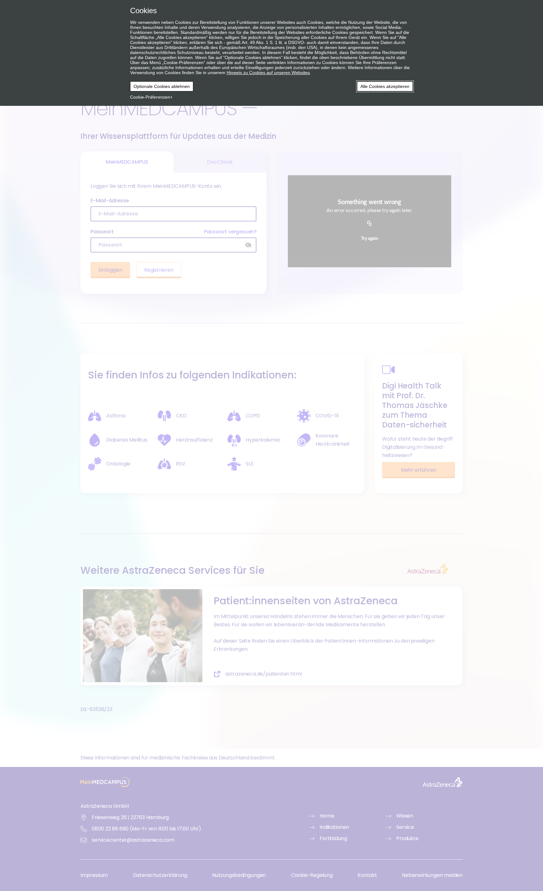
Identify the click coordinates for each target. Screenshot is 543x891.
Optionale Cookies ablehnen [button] (162, 86)
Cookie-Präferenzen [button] (150, 97)
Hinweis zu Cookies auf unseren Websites (268, 72)
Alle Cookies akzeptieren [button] (384, 86)
